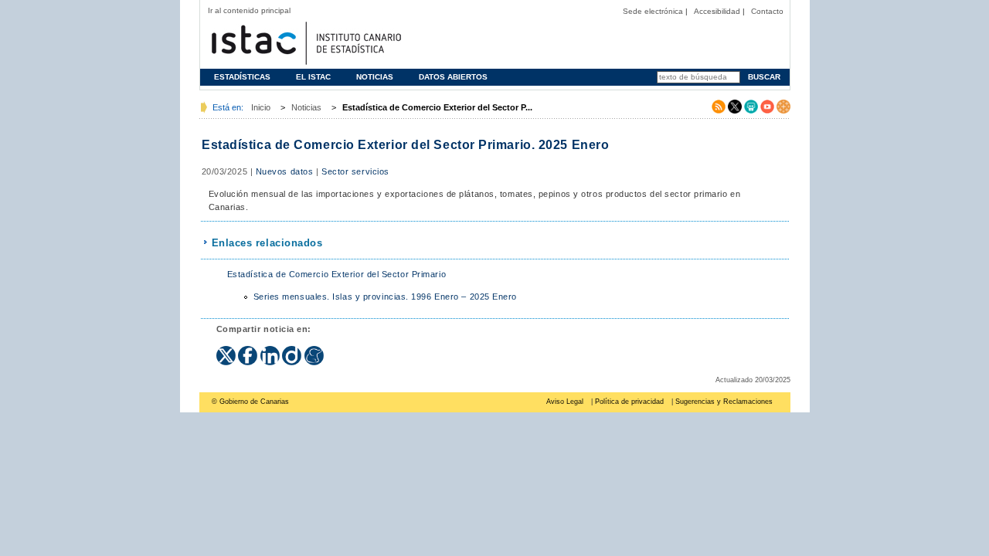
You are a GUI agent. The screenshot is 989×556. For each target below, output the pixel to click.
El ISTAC (313, 77)
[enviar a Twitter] (227, 350)
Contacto (767, 11)
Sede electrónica (653, 11)
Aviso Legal (564, 401)
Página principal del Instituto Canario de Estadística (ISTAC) (304, 41)
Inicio (260, 107)
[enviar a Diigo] (293, 350)
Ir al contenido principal (249, 10)
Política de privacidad (629, 401)
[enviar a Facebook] (249, 350)
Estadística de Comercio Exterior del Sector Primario (337, 274)
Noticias (374, 77)
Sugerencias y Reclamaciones (724, 401)
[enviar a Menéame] (314, 350)
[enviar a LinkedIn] (271, 350)
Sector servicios (355, 171)
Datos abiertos (453, 77)
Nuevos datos (285, 171)
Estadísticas (242, 77)
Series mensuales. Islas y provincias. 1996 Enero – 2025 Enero (385, 296)
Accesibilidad (717, 11)
